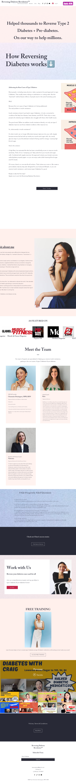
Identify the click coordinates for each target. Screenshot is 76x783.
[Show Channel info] (39, 685)
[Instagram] (47, 3)
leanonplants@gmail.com (38, 767)
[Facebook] (34, 775)
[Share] (36, 686)
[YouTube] (49, 3)
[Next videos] (74, 702)
